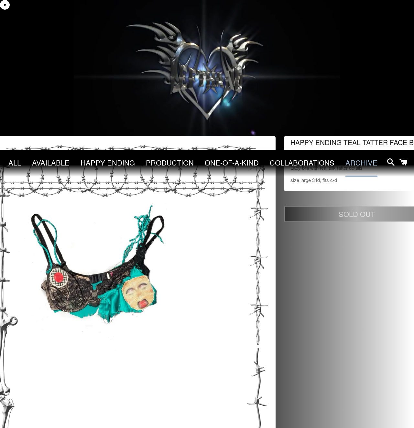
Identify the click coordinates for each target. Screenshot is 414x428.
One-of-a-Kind (232, 162)
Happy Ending (108, 162)
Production (170, 162)
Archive (361, 162)
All (14, 162)
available (51, 162)
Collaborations (302, 162)
